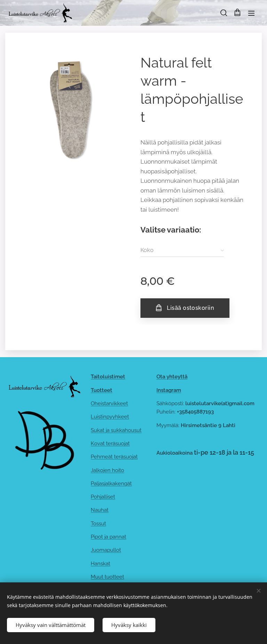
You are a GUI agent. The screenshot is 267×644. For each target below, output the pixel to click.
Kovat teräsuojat (110, 443)
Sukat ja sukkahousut (116, 430)
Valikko (251, 13)
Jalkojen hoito (107, 470)
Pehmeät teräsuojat (114, 457)
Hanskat (100, 563)
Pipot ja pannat (108, 537)
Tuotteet (101, 390)
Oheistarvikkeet (109, 403)
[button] (223, 13)
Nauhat (99, 510)
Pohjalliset (103, 497)
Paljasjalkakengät (111, 483)
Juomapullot (106, 550)
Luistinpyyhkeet (110, 417)
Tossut (98, 523)
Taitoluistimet (108, 377)
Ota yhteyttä (171, 377)
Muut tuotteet (107, 577)
